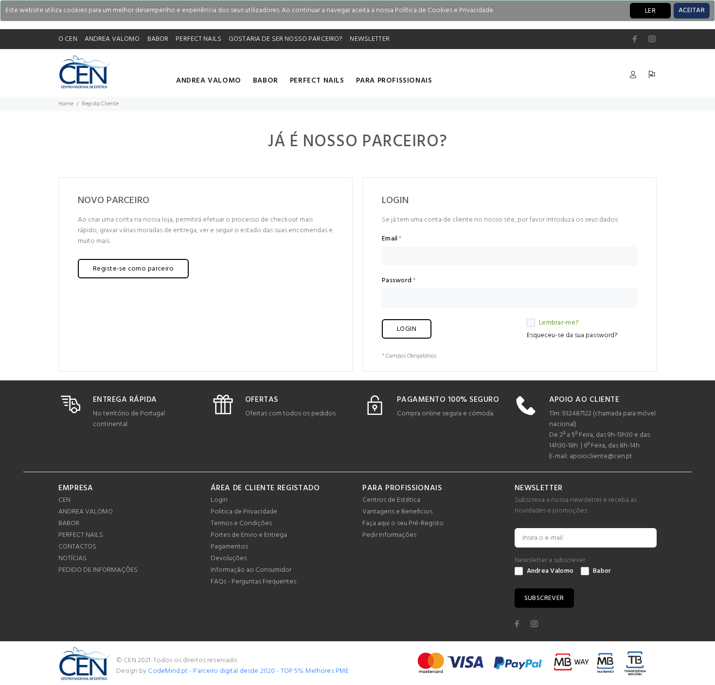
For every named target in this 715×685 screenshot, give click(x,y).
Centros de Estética (391, 500)
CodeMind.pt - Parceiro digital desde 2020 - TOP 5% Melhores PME (248, 671)
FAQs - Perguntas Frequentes (253, 581)
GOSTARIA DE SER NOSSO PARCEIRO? (285, 39)
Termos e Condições (241, 523)
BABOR (158, 39)
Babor (602, 571)
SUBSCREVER (544, 598)
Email (389, 239)
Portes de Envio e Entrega (249, 535)
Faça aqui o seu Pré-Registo (403, 523)
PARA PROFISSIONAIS (394, 80)
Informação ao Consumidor (251, 570)
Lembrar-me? (559, 323)
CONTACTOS (77, 546)
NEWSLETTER (369, 39)
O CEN (67, 39)
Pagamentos (229, 546)
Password (396, 280)
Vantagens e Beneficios (397, 511)
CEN (64, 500)
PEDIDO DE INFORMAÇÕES (98, 570)
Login (219, 500)
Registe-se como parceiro (133, 268)
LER (650, 11)
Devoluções (229, 558)
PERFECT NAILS (198, 39)
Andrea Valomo (550, 571)
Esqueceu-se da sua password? (572, 335)
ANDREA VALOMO (112, 39)
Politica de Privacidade (244, 511)
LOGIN (406, 329)
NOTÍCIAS (72, 558)
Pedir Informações (389, 535)
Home (65, 104)
